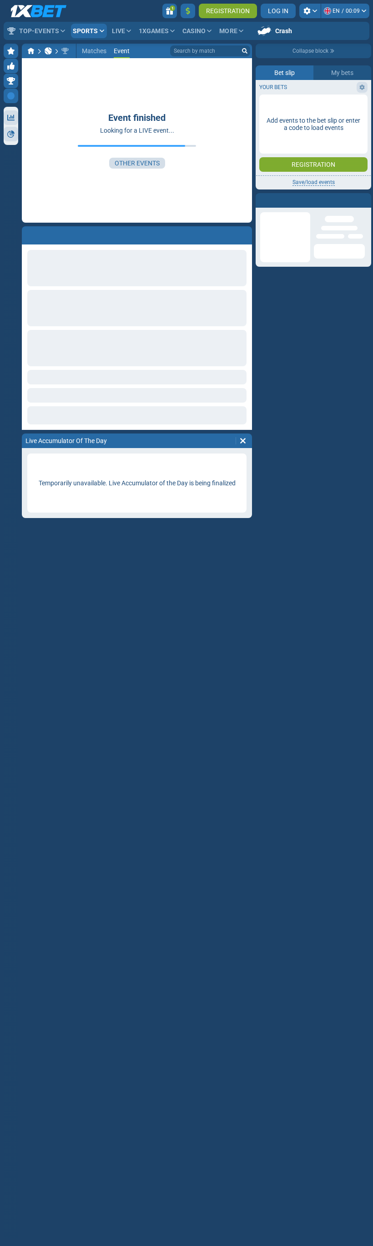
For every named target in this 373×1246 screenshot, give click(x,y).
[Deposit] (188, 11)
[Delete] (242, 440)
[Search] (244, 50)
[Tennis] (48, 51)
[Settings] (310, 11)
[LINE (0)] (30, 51)
